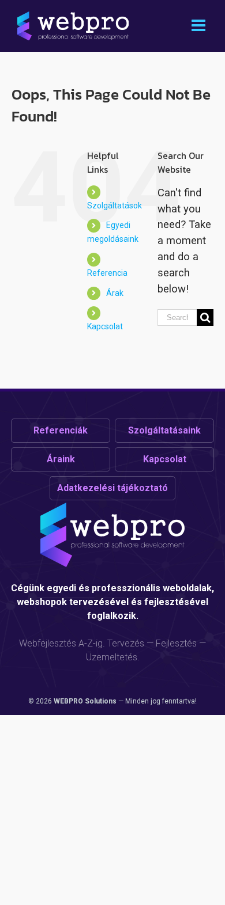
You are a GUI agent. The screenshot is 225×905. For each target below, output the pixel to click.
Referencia (107, 272)
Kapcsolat (105, 326)
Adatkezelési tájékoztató (112, 487)
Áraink (61, 459)
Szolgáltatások (114, 205)
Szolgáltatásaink (164, 430)
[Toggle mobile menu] (200, 25)
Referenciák (60, 430)
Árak (114, 293)
